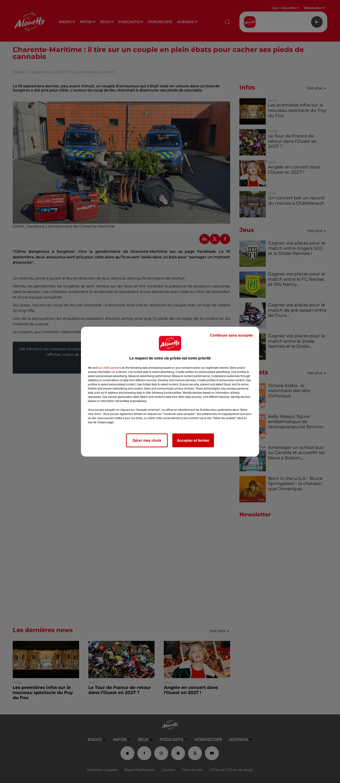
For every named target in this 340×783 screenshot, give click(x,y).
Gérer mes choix (147, 440)
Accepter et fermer (193, 440)
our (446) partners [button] (109, 367)
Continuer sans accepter (231, 335)
